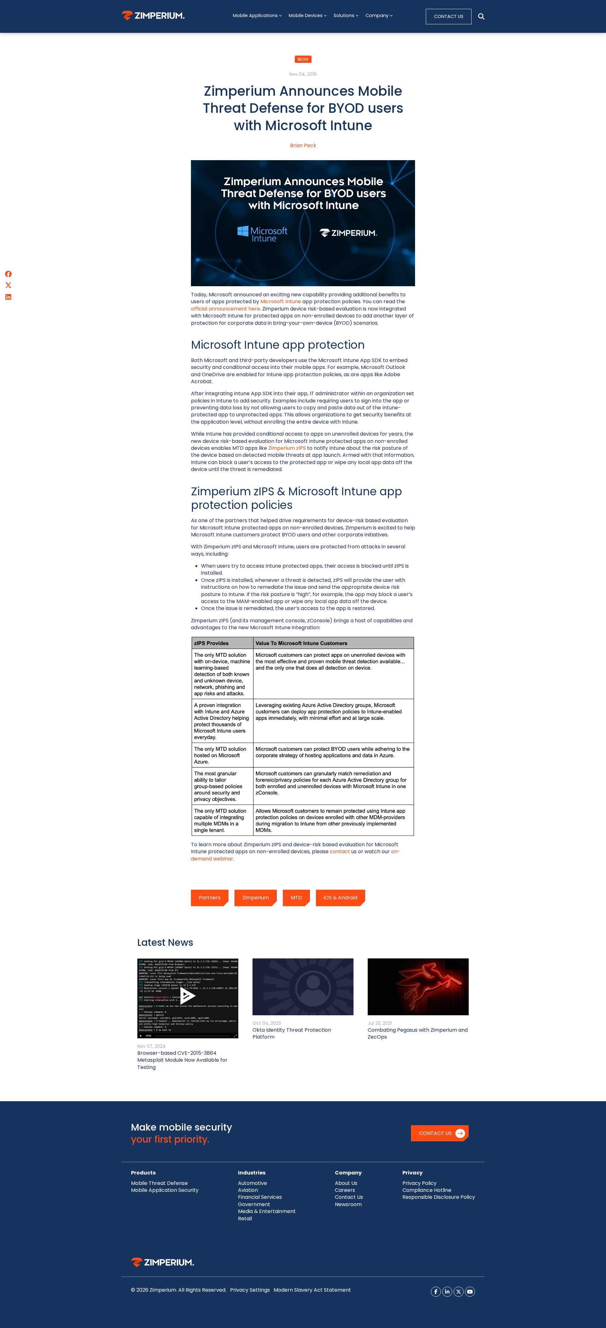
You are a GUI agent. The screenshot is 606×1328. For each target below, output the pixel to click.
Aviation (248, 1190)
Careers (345, 1190)
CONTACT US (448, 16)
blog (303, 59)
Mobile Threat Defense (159, 1183)
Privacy (412, 1172)
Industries (251, 1172)
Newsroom (348, 1204)
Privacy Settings (250, 1290)
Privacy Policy (419, 1183)
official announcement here (225, 308)
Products (143, 1172)
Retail (245, 1218)
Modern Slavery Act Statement (312, 1290)
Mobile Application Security (165, 1190)
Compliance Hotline (426, 1190)
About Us (346, 1183)
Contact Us (435, 1133)
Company (348, 1172)
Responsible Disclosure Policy (438, 1197)
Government (254, 1204)
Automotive (252, 1183)
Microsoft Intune (280, 301)
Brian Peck (303, 145)
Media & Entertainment (267, 1211)
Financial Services (260, 1197)
